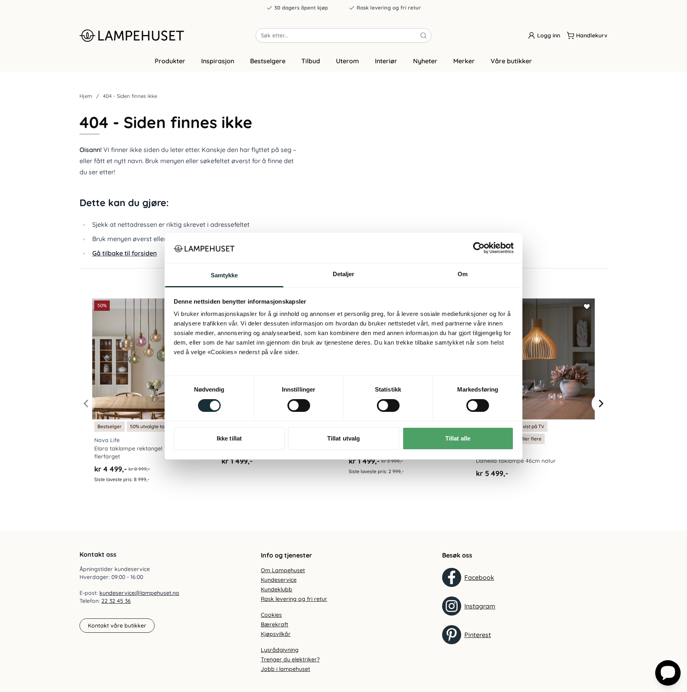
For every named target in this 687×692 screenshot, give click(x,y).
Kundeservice (279, 579)
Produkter (170, 61)
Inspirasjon (217, 61)
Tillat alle (457, 438)
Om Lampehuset (283, 570)
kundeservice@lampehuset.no (139, 592)
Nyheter (425, 61)
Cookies (271, 614)
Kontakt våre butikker (117, 625)
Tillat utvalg (343, 438)
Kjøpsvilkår (276, 633)
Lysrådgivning (280, 649)
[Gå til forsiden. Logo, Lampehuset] (168, 35)
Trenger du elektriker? (290, 659)
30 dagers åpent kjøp (301, 7)
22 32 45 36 (116, 600)
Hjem (86, 96)
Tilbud (310, 61)
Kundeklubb (276, 589)
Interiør (386, 61)
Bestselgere (267, 61)
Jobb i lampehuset (285, 669)
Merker (464, 61)
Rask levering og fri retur (389, 7)
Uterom (347, 61)
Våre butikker (511, 61)
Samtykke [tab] (224, 275)
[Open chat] (668, 673)
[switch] (298, 405)
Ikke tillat (229, 438)
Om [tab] (463, 274)
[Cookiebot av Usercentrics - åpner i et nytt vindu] (479, 248)
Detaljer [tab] (344, 274)
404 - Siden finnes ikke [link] (130, 96)
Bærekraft (274, 624)
